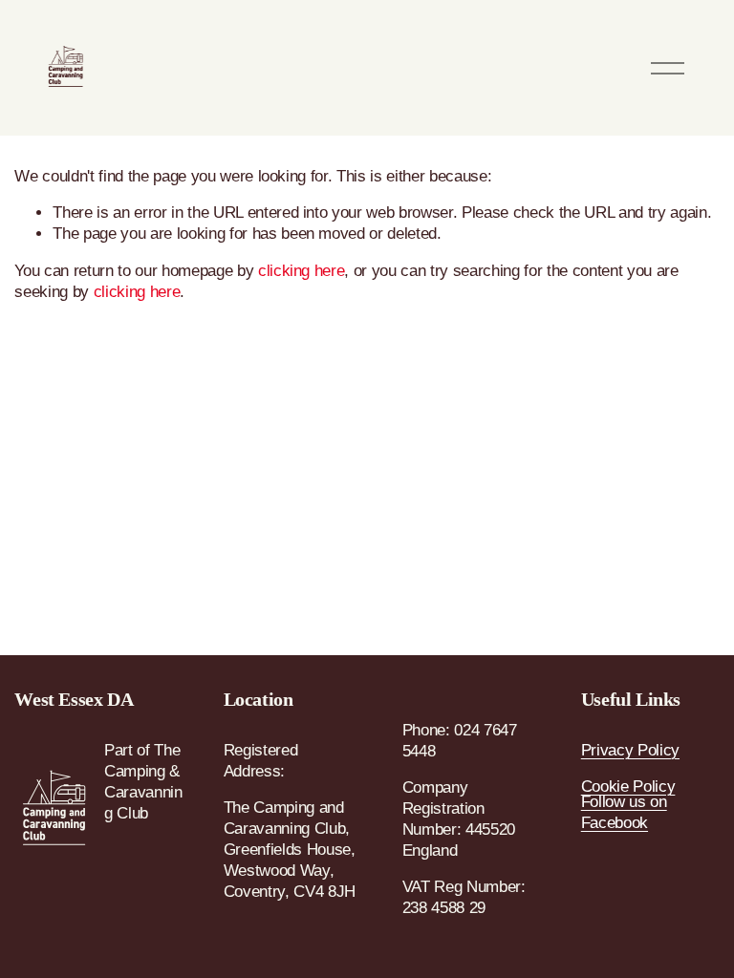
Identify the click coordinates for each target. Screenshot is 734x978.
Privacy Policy (630, 750)
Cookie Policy (628, 786)
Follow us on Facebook (624, 812)
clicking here (301, 271)
